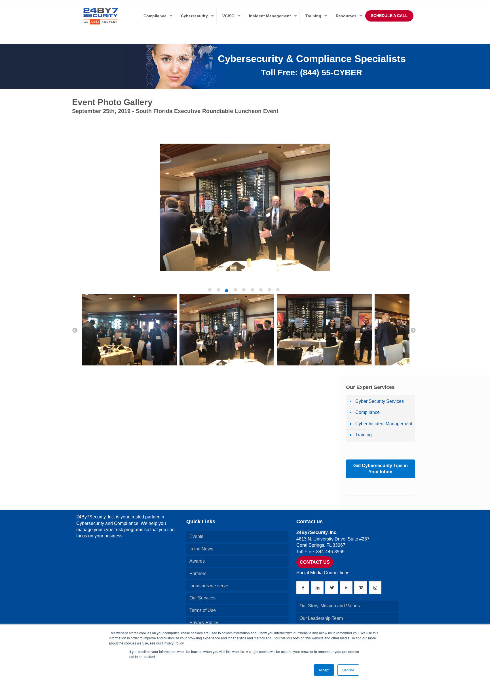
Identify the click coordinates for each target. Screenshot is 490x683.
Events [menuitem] (196, 536)
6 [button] (252, 290)
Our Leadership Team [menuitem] (321, 618)
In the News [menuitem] (201, 548)
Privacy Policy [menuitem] (203, 622)
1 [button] (210, 290)
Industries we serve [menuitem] (208, 585)
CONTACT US (315, 562)
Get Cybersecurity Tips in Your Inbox (380, 468)
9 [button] (278, 290)
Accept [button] (324, 669)
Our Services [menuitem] (202, 597)
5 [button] (244, 290)
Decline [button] (348, 669)
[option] (245, 212)
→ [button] (413, 330)
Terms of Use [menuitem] (202, 610)
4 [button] (235, 290)
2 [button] (218, 290)
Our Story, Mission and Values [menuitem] (329, 605)
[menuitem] (156, 15)
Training (363, 434)
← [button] (75, 330)
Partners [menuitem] (197, 573)
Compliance (367, 412)
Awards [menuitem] (197, 561)
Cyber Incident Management (383, 423)
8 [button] (269, 290)
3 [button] (226, 291)
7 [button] (261, 290)
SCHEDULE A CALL (389, 15)
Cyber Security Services (379, 401)
